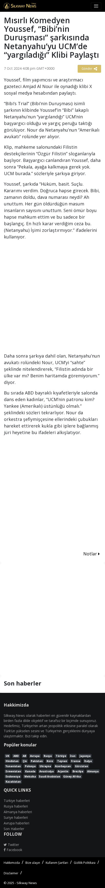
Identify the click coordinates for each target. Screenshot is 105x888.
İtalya (88, 761)
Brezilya (78, 771)
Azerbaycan (63, 766)
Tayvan (62, 761)
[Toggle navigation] (96, 6)
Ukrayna (45, 766)
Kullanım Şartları (57, 863)
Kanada (30, 771)
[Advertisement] (52, 298)
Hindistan (12, 761)
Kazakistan (13, 781)
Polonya (30, 766)
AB (24, 756)
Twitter (13, 844)
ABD (16, 756)
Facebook (14, 849)
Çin (25, 761)
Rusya (48, 756)
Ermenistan (13, 771)
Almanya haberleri (18, 811)
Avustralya (46, 771)
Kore (50, 761)
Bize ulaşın (32, 863)
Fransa (75, 761)
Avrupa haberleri (16, 823)
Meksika (30, 776)
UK (7, 756)
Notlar (90, 554)
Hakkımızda (12, 863)
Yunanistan (13, 766)
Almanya (93, 771)
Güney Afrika (72, 776)
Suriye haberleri (16, 817)
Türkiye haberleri (17, 800)
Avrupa (35, 756)
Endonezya (13, 776)
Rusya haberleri (16, 806)
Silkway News (27, 883)
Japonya (85, 756)
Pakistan (37, 761)
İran (72, 756)
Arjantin (63, 771)
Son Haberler (14, 828)
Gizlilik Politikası (84, 863)
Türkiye (61, 756)
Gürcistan (81, 766)
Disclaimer (11, 873)
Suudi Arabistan (49, 776)
